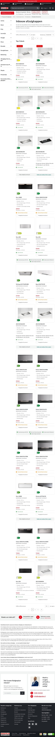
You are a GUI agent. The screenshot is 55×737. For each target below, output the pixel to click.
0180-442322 (48, 618)
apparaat (49, 626)
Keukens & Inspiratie (21, 12)
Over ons (30, 708)
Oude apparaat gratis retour (18, 4)
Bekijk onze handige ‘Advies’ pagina (44, 174)
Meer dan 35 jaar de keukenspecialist (30, 4)
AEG (43, 639)
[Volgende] (41, 38)
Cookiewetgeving (22, 733)
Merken (29, 12)
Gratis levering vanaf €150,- (6, 4)
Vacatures (30, 714)
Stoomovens (3, 718)
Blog (29, 718)
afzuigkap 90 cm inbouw (9, 635)
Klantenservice (45, 14)
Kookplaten (3, 712)
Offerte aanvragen (18, 718)
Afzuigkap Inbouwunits (36, 16)
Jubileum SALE (36, 12)
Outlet (2, 726)
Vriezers (2, 710)
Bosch (41, 639)
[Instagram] (36, 724)
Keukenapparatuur (20, 16)
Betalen (16, 712)
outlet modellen (25, 640)
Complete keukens (5, 724)
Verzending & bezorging (19, 714)
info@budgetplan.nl (40, 696)
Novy (47, 639)
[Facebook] (29, 724)
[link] (44, 8)
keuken (33, 659)
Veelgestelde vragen (36, 14)
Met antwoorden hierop (27, 618)
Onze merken (17, 722)
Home (14, 16)
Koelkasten (3, 708)
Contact (16, 708)
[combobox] (25, 8)
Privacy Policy (14, 733)
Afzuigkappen (28, 16)
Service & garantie (18, 720)
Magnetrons (3, 720)
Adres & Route (31, 712)
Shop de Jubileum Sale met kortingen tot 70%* (27, 1)
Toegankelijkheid (26, 734)
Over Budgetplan (20, 14)
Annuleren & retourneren (20, 710)
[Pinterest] (29, 727)
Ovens (2, 716)
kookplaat (39, 651)
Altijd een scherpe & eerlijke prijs (46, 4)
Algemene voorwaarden (16, 734)
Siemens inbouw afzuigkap (34, 639)
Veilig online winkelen (31, 733)
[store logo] (5, 8)
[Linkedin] (32, 724)
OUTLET (45, 12)
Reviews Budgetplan (32, 716)
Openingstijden (27, 14)
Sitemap (16, 724)
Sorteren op (42, 34)
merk (15, 639)
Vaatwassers (4, 722)
